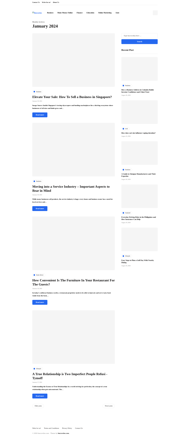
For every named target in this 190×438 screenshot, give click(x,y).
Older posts (38, 406)
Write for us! (46, 2)
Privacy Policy (67, 428)
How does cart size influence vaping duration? (138, 133)
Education (90, 13)
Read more (40, 115)
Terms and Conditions (51, 428)
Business (50, 13)
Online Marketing (104, 13)
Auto (117, 13)
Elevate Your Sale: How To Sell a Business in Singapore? (72, 97)
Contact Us (36, 2)
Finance (80, 13)
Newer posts (108, 406)
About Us (56, 2)
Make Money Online (65, 13)
